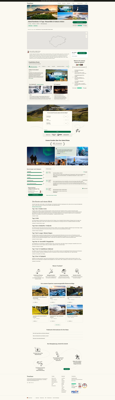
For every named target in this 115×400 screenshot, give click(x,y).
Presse (53, 383)
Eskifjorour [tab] (43, 66)
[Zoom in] (86, 35)
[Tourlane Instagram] (29, 382)
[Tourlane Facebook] (27, 382)
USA (62, 385)
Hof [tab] (39, 66)
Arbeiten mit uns (54, 379)
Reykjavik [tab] (67, 66)
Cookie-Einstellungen (56, 397)
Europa (32, 29)
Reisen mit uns (54, 378)
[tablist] (48, 66)
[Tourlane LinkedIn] (31, 382)
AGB (45, 397)
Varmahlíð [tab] (53, 66)
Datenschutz (42, 397)
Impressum (37, 397)
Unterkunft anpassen (40, 84)
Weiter (57, 131)
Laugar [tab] (48, 66)
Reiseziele (29, 29)
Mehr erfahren (58, 324)
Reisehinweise (49, 397)
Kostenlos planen (80, 22)
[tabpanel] (48, 84)
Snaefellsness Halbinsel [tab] (60, 66)
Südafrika (63, 380)
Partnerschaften (54, 380)
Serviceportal (54, 385)
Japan (62, 388)
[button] (30, 3)
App (52, 384)
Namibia (63, 383)
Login (86, 3)
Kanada (63, 384)
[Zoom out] (86, 37)
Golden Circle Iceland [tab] (33, 66)
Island (34, 29)
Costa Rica (63, 378)
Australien (63, 389)
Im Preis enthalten (74, 56)
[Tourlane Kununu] (32, 382)
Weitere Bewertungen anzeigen (51, 195)
